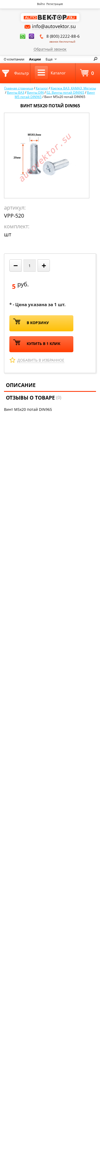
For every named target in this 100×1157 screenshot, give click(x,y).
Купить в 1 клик (43, 343)
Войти (41, 4)
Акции (35, 59)
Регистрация (54, 4)
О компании (14, 59)
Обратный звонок (50, 49)
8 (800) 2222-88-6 (63, 38)
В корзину (38, 322)
